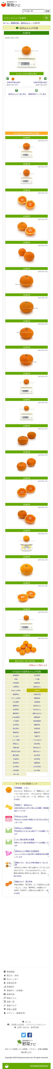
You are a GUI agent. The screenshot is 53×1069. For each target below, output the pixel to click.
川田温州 (37, 702)
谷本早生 (37, 728)
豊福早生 (16, 732)
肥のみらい (37, 751)
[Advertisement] (26, 114)
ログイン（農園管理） (16, 1013)
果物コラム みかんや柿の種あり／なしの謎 (31, 863)
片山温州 (16, 702)
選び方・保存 (12, 975)
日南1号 (37, 736)
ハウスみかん (37, 740)
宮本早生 (16, 763)
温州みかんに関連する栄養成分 (27, 851)
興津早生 (16, 694)
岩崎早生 (37, 683)
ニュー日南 (16, 740)
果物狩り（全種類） (15, 990)
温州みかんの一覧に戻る (17, 94)
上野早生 (16, 687)
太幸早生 (16, 725)
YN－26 (16, 774)
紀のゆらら (37, 709)
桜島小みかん (37, 713)
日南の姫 (16, 747)
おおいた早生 (15, 690)
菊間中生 (16, 706)
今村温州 (16, 683)
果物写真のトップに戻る (37, 94)
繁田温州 (37, 717)
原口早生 (37, 744)
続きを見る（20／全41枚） (25, 661)
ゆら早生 (37, 770)
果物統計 (11, 986)
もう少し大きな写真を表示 (26, 73)
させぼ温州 (16, 717)
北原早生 (16, 709)
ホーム (6, 23)
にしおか (16, 736)
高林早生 (37, 725)
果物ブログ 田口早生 (23, 881)
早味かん (16, 744)
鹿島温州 (37, 698)
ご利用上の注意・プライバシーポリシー (28, 1024)
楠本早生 (16, 713)
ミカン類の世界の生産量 (24, 839)
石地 (15, 679)
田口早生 (16, 728)
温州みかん (26, 23)
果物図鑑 (11, 971)
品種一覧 (11, 1001)
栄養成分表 (12, 982)
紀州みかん (37, 706)
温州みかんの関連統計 (23, 828)
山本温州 (16, 770)
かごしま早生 (15, 698)
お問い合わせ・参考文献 (28, 1027)
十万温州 (16, 721)
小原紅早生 (37, 694)
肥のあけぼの (15, 751)
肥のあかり (37, 747)
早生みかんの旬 (21, 816)
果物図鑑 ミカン (22, 788)
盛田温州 (37, 763)
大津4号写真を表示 (13, 82)
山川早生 (16, 766)
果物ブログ (12, 1005)
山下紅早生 (37, 766)
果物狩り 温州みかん (23, 805)
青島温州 (16, 675)
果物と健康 (12, 1009)
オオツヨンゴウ (12, 85)
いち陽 (37, 679)
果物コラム (12, 998)
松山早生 (37, 755)
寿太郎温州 (37, 721)
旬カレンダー (12, 979)
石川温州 (37, 675)
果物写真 (15, 23)
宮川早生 (37, 759)
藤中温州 (16, 755)
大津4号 (26, 137)
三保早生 (16, 759)
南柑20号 (37, 732)
